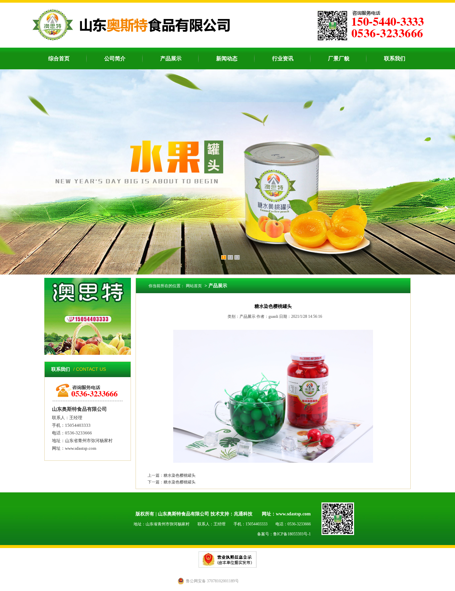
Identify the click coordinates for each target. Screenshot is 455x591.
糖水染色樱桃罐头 (180, 475)
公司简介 (115, 58)
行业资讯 (282, 58)
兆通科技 (243, 513)
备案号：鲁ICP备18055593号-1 (284, 534)
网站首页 (194, 286)
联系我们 (394, 58)
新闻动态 (226, 58)
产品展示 (171, 58)
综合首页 (59, 58)
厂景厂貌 (338, 58)
